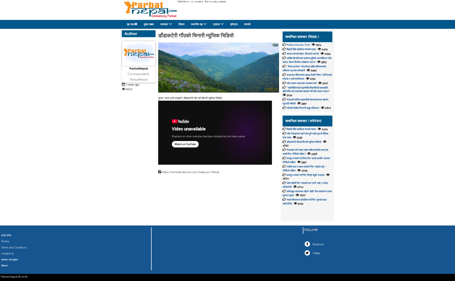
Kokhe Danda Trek (298, 44)
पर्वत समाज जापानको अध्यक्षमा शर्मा (302, 83)
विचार (181, 24)
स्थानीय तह (197, 24)
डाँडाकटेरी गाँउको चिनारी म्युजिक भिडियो (304, 141)
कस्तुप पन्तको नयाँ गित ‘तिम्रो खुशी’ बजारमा (306, 175)
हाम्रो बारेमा (6, 235)
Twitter (316, 253)
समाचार (164, 24)
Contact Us (7, 253)
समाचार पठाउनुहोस (9, 259)
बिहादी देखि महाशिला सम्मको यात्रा (301, 49)
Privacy (5, 241)
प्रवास (216, 24)
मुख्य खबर (149, 24)
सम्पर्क (247, 24)
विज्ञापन (4, 265)
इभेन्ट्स (234, 24)
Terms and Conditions (13, 247)
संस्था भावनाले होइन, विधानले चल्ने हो (303, 53)
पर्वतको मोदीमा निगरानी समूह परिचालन (303, 108)
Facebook (318, 244)
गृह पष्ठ (130, 24)
